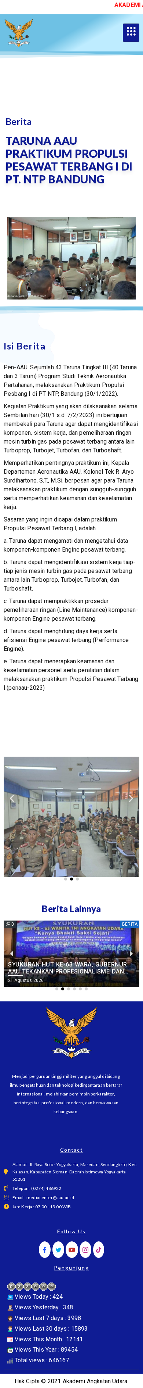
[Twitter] (58, 1249)
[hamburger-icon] (131, 33)
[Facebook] (45, 1249)
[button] (11, 798)
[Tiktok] (98, 1249)
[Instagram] (85, 1249)
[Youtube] (72, 1249)
